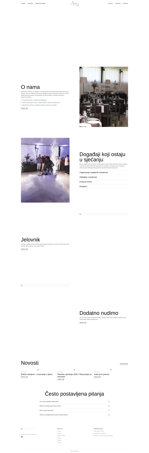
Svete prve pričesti (101, 374)
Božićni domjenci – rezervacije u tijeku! (37, 374)
